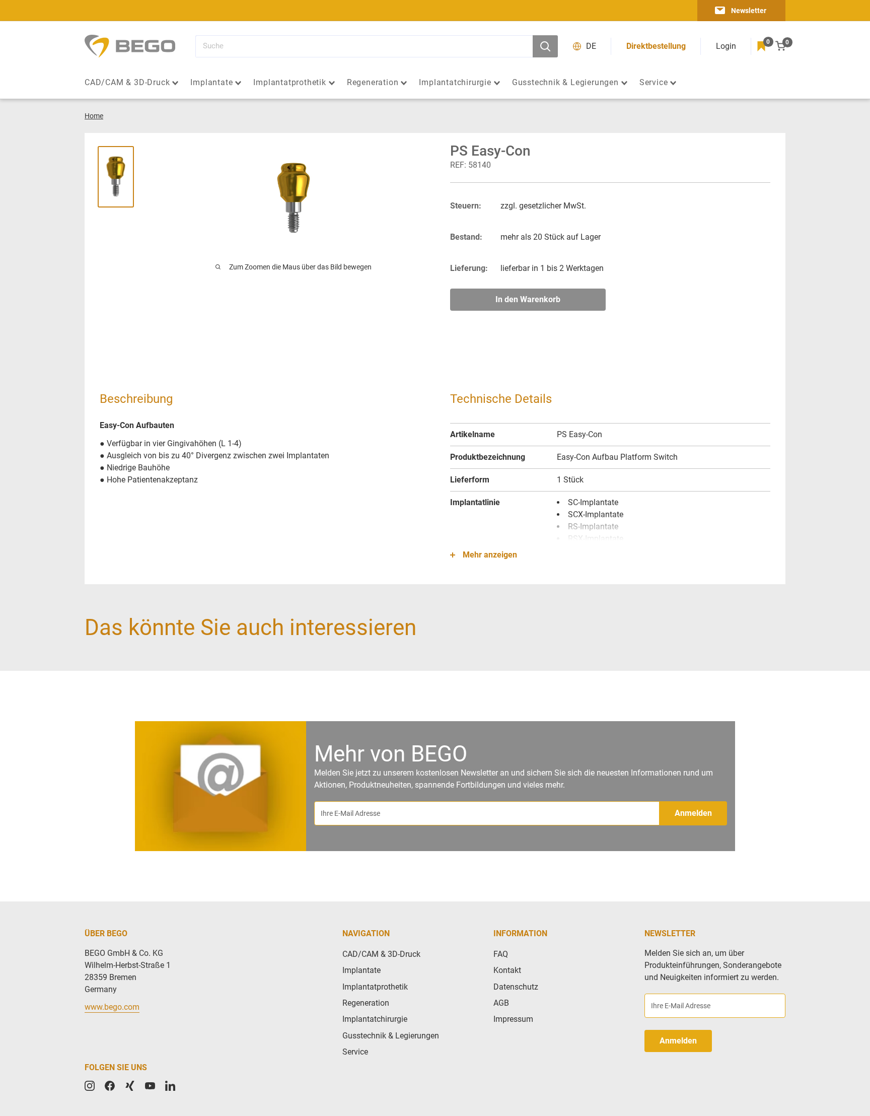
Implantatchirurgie (455, 83)
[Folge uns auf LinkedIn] (170, 1086)
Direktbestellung (656, 46)
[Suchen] (545, 46)
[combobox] (364, 46)
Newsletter (748, 11)
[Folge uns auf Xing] (130, 1086)
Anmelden (693, 813)
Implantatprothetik (289, 83)
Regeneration (373, 83)
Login (726, 46)
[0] (761, 46)
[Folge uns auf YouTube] (150, 1086)
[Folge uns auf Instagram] (90, 1086)
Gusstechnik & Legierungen (565, 83)
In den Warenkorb (527, 299)
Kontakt (507, 970)
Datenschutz (515, 987)
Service (653, 83)
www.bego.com (112, 1007)
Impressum (513, 1019)
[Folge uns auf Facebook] (110, 1086)
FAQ (500, 954)
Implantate (211, 83)
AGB (501, 1003)
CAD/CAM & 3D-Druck (127, 83)
